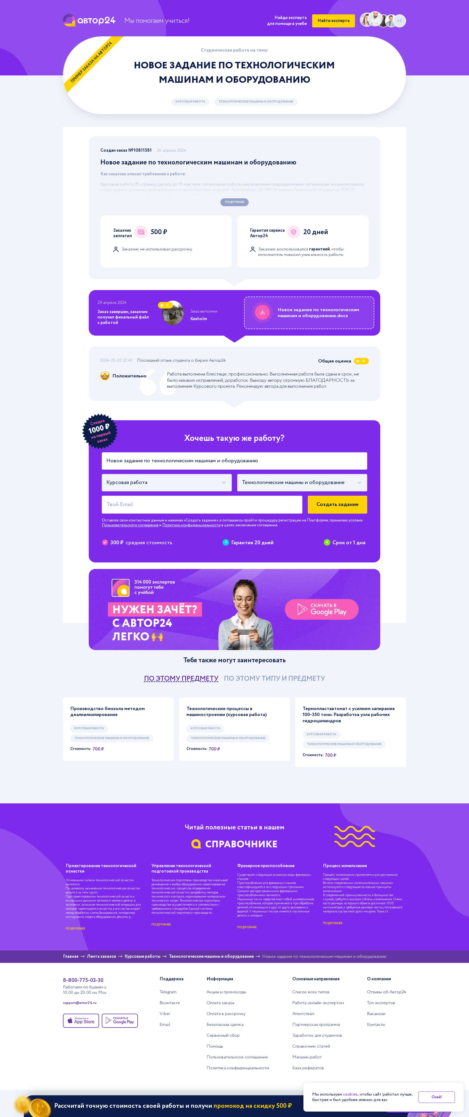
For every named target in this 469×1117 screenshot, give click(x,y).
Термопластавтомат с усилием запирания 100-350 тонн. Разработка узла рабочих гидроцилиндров (349, 715)
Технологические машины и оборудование (255, 102)
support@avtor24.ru (79, 1003)
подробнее (75, 929)
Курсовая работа (190, 102)
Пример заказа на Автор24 (91, 62)
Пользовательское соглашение (237, 1057)
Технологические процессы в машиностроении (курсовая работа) (226, 712)
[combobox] (167, 482)
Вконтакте (170, 1003)
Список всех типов (310, 992)
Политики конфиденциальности (191, 525)
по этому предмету (181, 679)
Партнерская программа (316, 1024)
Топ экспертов (381, 1003)
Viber (165, 1014)
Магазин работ (307, 1057)
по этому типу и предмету (274, 679)
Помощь (215, 1046)
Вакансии (376, 1014)
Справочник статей (311, 1046)
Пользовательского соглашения (130, 525)
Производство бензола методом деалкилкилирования (107, 712)
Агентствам (303, 1014)
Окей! (437, 1097)
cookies (350, 1094)
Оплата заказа (220, 1003)
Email (165, 1024)
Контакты (376, 1024)
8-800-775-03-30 (83, 980)
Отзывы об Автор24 (386, 992)
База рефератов (308, 1068)
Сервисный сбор (223, 1035)
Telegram (168, 992)
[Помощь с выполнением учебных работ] (234, 609)
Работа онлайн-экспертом (318, 1003)
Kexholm (198, 319)
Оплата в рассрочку (226, 1014)
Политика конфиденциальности (238, 1068)
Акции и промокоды (226, 992)
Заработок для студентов (317, 1035)
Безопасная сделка (225, 1024)
